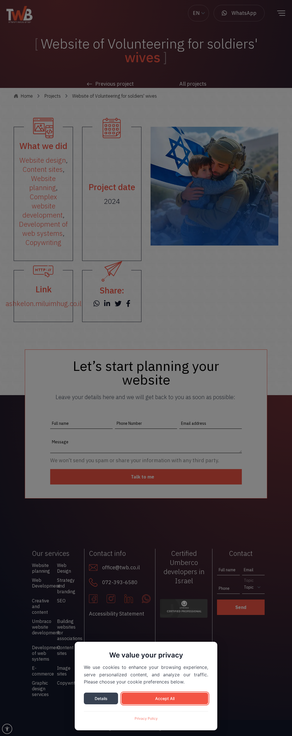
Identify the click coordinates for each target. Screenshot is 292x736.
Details (101, 698)
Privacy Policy (146, 718)
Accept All (165, 698)
